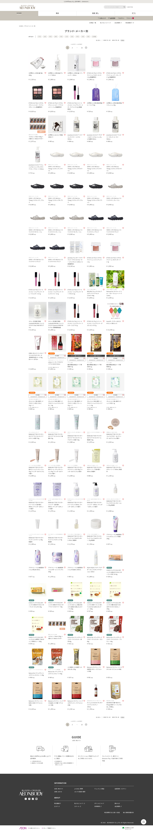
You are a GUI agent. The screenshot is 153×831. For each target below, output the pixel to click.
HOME (21, 26)
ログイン (121, 18)
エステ (56, 806)
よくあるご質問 (78, 789)
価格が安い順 (107, 40)
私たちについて (104, 23)
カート (130, 18)
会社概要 (117, 23)
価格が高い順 (115, 40)
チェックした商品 (99, 789)
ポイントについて (99, 803)
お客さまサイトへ (35, 828)
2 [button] (72, 48)
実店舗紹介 (129, 23)
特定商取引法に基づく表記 (112, 812)
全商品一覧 (92, 23)
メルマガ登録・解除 (79, 792)
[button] (86, 47)
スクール (76, 806)
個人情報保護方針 (128, 812)
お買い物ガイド (58, 789)
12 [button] (82, 48)
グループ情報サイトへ (49, 828)
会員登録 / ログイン (120, 789)
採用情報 (97, 806)
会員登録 (112, 18)
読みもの (117, 803)
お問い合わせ (58, 792)
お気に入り (103, 18)
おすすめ (130, 7)
